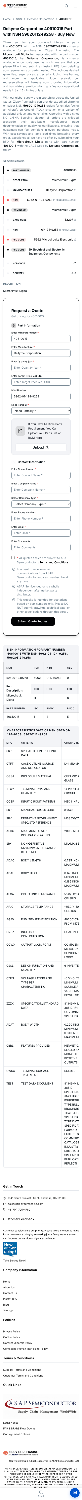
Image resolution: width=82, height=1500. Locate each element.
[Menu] (75, 6)
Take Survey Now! (14, 1260)
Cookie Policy (11, 1337)
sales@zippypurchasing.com (25, 1203)
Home (7, 19)
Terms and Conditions (54, 562)
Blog (6, 1304)
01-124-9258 (49, 229)
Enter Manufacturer (23, 347)
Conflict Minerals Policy (17, 1342)
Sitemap (8, 1310)
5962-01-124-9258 (39, 199)
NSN (19, 19)
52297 (69, 219)
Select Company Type (24, 497)
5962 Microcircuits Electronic (53, 239)
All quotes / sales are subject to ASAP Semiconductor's (43, 560)
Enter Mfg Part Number (25, 332)
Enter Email (18, 526)
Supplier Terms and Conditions (22, 1369)
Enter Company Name (24, 483)
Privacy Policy (11, 1331)
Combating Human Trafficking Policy (25, 1348)
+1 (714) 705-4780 (19, 1209)
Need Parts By (20, 404)
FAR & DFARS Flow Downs (19, 1428)
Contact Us (10, 1293)
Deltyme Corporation (40, 19)
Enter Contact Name (23, 469)
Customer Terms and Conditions (23, 1375)
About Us (9, 1287)
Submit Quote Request (33, 621)
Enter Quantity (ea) (22, 361)
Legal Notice (11, 1422)
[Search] (66, 6)
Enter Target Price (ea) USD (27, 375)
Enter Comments (20, 541)
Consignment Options (16, 1434)
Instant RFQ (10, 1298)
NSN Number (18, 390)
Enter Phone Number (23, 512)
